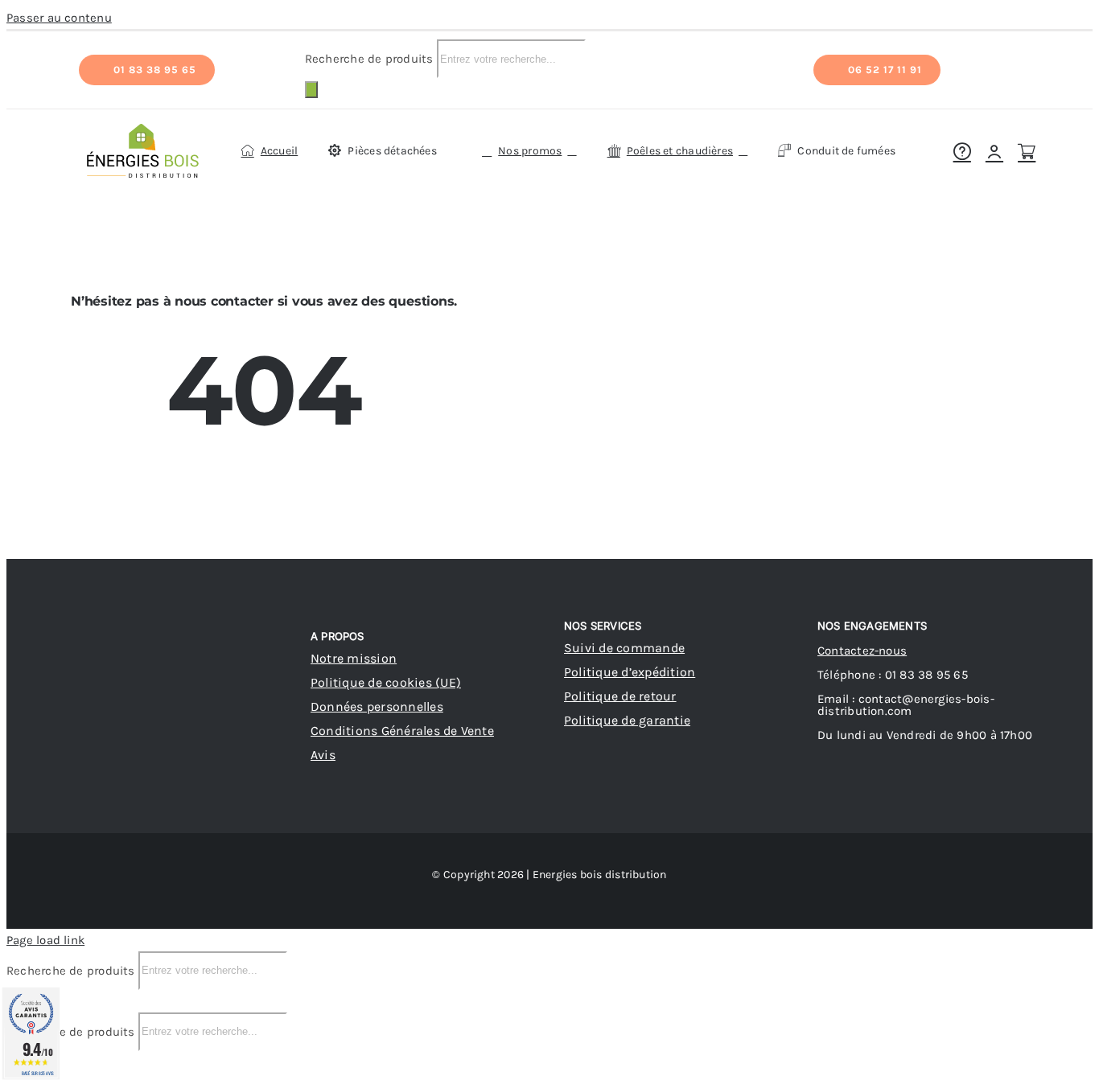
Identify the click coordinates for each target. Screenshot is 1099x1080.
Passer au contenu (59, 17)
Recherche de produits (371, 58)
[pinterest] (114, 770)
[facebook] (85, 770)
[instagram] (143, 770)
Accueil (472, 206)
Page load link (45, 940)
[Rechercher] (311, 89)
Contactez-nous (862, 650)
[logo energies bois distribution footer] (195, 622)
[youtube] (173, 770)
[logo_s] (143, 127)
